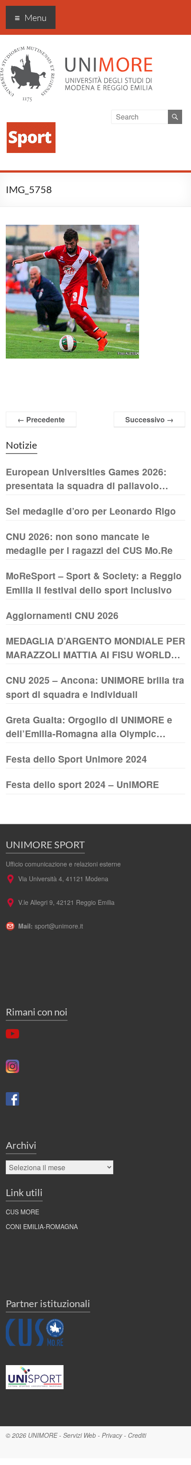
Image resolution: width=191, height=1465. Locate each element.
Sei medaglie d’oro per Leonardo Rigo (91, 510)
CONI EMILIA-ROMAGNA (42, 1226)
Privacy (112, 1435)
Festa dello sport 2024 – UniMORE (82, 784)
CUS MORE (22, 1211)
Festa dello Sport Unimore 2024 (76, 758)
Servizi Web (79, 1435)
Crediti (137, 1435)
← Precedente (41, 419)
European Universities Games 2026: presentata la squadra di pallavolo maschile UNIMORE (86, 478)
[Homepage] (28, 115)
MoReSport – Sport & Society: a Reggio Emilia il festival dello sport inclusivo (94, 582)
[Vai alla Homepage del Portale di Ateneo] (76, 51)
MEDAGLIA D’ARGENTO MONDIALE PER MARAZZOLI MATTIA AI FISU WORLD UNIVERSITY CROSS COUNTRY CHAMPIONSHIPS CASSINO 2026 (95, 647)
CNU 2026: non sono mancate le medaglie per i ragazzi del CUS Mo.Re (89, 543)
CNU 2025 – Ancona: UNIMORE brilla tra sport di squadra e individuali (95, 686)
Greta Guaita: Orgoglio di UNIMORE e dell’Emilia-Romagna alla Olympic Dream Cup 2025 (89, 726)
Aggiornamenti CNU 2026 (62, 615)
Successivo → (149, 419)
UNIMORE (42, 1435)
